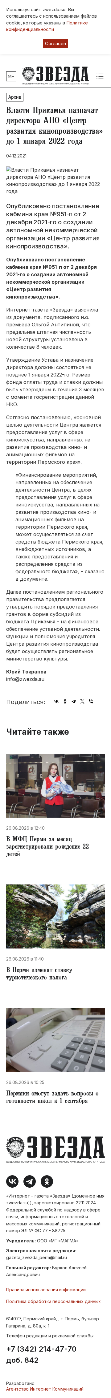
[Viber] (91, 701)
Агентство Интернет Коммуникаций (45, 1389)
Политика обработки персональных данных (53, 1301)
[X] (82, 701)
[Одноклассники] (65, 701)
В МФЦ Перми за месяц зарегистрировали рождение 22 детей (47, 847)
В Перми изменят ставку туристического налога (39, 974)
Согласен (55, 43)
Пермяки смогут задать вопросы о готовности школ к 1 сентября (52, 1097)
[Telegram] (73, 701)
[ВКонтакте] (56, 701)
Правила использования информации (46, 1289)
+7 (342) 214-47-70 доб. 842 (41, 1354)
